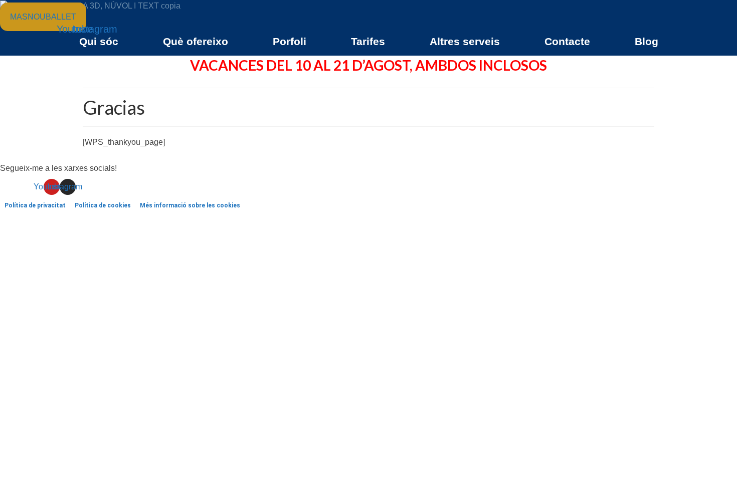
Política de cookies (103, 205)
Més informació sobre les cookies (190, 205)
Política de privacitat (35, 205)
